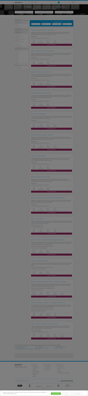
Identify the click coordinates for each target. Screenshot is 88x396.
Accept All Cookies (56, 393)
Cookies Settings (77, 393)
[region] (44, 393)
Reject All (66, 393)
